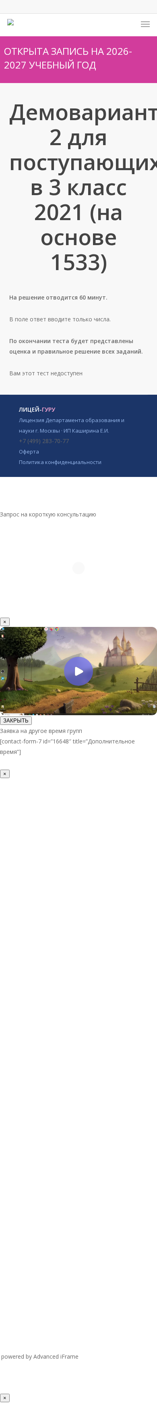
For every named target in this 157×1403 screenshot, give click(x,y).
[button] (145, 24)
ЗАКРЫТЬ (16, 721)
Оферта (29, 451)
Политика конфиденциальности (60, 462)
